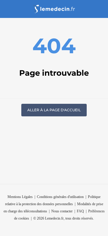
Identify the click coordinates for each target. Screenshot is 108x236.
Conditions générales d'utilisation (60, 197)
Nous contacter (62, 211)
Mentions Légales (20, 197)
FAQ (80, 211)
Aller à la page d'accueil (54, 110)
